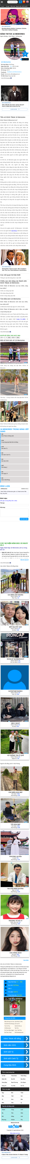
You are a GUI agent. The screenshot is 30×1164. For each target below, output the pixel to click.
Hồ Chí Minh (15, 662)
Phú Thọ (15, 598)
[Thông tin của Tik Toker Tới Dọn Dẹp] (15, 822)
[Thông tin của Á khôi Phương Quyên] (15, 854)
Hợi (22, 1096)
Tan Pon (17, 1028)
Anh (22, 1116)
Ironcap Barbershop (15, 659)
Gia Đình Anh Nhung (15, 595)
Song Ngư (4, 1082)
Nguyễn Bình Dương (15, 888)
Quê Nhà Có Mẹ (18, 1021)
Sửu (12, 1099)
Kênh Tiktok (11, 36)
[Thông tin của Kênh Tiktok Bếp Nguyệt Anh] (15, 625)
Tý (2, 1099)
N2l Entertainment (19, 1032)
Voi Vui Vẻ (17, 1023)
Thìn (12, 1102)
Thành (3, 1109)
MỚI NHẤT (25, 6)
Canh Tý (15, 991)
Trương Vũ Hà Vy (15, 921)
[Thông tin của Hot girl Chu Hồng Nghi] (15, 950)
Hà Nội (15, 630)
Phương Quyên (15, 856)
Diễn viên (13, 6)
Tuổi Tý (15, 694)
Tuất (12, 1096)
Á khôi (15, 858)
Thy (22, 1119)
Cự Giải (13, 1085)
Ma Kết (13, 1079)
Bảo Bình (19, 995)
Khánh (13, 1119)
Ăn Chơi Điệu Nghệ (9, 1030)
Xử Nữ (3, 1075)
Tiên (12, 1113)
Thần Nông (23, 1075)
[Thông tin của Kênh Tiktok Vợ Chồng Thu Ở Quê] (15, 753)
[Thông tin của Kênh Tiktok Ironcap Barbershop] (15, 657)
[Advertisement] (15, 531)
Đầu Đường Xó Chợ (9, 1021)
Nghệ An (15, 758)
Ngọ (3, 1092)
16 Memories (19, 36)
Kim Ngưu (23, 1082)
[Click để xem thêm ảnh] (15, 59)
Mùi (12, 1092)
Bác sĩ (15, 890)
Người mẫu (18, 6)
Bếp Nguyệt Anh (15, 627)
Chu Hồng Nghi (15, 953)
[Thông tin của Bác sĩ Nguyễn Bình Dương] (15, 886)
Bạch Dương (14, 1082)
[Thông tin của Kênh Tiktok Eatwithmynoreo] (15, 689)
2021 (21, 981)
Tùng (12, 1109)
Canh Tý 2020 (21, 319)
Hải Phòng (14, 230)
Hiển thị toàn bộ (24, 559)
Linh (22, 1109)
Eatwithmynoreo (15, 691)
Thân (22, 1092)
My (2, 1113)
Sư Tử (22, 1085)
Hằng (12, 1116)
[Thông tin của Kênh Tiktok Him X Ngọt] (15, 721)
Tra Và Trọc (7, 1026)
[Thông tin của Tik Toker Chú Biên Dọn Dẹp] (15, 790)
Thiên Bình (14, 1075)
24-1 (11, 66)
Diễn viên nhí (15, 922)
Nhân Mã (4, 1079)
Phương (4, 1119)
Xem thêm (26, 960)
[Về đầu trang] (28, 1162)
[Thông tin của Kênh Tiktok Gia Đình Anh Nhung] (15, 593)
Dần (22, 1099)
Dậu (3, 1096)
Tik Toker (15, 794)
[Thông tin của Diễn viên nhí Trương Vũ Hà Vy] (15, 918)
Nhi (3, 1116)
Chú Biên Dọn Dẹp (15, 792)
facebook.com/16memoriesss (14, 71)
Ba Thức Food (8, 1032)
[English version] (27, 2)
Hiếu (22, 1113)
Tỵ (21, 1102)
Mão (3, 1102)
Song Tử (4, 1085)
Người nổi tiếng (4, 36)
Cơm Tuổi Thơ (18, 1030)
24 (17, 981)
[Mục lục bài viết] (28, 813)
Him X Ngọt (15, 723)
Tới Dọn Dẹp (15, 824)
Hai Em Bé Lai (18, 1026)
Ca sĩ (2, 6)
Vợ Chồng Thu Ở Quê (15, 755)
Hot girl (7, 6)
